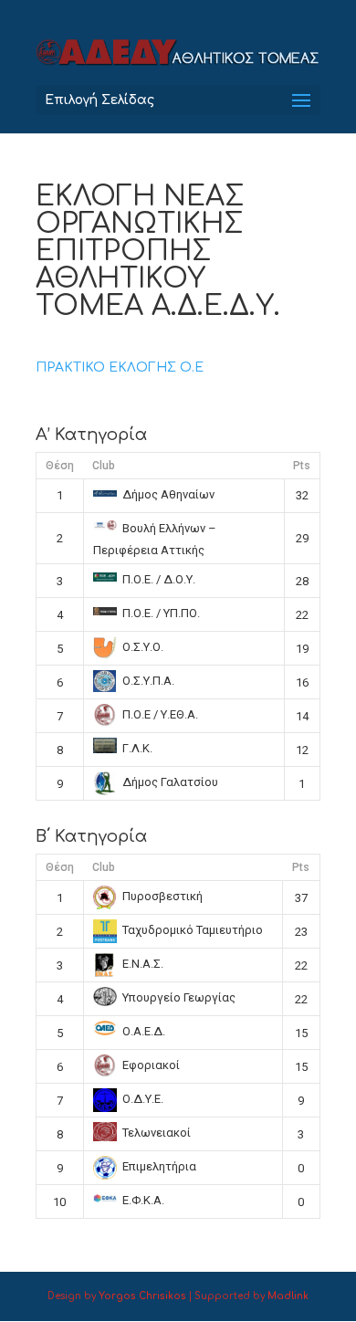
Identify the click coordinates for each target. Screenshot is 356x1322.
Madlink (288, 1296)
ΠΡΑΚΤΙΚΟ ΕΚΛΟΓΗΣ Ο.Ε (120, 367)
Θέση (60, 465)
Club (103, 465)
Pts (301, 465)
